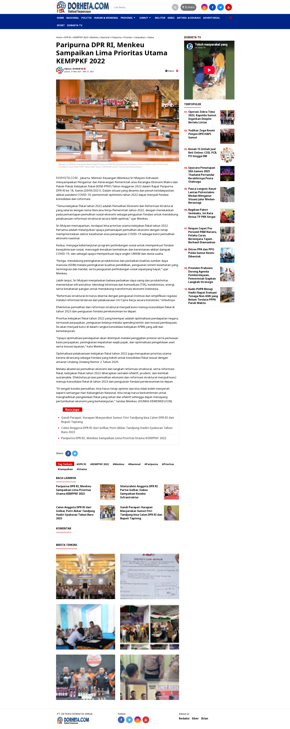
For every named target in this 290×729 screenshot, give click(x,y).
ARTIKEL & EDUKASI (189, 17)
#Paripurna (151, 464)
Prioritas (128, 37)
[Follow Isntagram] (137, 719)
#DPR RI (81, 464)
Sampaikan (139, 37)
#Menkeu (118, 464)
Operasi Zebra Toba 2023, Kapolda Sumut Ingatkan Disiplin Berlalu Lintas (202, 117)
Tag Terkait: (65, 464)
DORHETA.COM (67, 178)
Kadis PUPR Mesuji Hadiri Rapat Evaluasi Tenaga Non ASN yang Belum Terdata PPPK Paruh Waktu (203, 296)
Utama (151, 37)
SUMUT (143, 17)
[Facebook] (68, 453)
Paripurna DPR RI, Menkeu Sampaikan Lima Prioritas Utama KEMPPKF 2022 (113, 438)
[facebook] (212, 7)
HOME (60, 17)
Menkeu (94, 37)
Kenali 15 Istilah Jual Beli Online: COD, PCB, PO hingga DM (202, 152)
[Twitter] (75, 453)
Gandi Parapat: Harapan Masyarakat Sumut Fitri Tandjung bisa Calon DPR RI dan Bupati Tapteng (141, 512)
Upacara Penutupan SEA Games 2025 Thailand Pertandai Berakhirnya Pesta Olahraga (201, 174)
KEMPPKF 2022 (80, 37)
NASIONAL (72, 17)
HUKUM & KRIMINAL (106, 17)
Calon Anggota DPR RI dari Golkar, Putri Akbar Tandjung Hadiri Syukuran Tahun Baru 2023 (75, 512)
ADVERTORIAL (211, 17)
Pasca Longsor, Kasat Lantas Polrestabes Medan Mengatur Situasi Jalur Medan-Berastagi (202, 195)
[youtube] (228, 7)
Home (59, 37)
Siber (195, 718)
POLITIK (86, 17)
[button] (230, 16)
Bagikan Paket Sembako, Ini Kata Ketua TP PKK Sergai (201, 213)
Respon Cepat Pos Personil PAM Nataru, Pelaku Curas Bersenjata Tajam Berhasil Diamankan (202, 235)
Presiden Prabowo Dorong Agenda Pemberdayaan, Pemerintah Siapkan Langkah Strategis (202, 275)
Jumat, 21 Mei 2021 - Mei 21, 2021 (79, 71)
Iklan (204, 718)
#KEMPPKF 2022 (99, 464)
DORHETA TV (74, 25)
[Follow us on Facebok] (121, 719)
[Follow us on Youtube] (145, 719)
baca (170, 70)
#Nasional (134, 464)
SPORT (61, 25)
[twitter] (220, 7)
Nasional (105, 37)
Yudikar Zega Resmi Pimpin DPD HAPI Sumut (201, 134)
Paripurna (117, 37)
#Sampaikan (65, 469)
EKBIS (171, 17)
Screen (189, 7)
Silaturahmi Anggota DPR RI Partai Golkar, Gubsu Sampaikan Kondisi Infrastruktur (139, 491)
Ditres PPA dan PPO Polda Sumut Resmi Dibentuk (201, 252)
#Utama (82, 469)
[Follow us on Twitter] (129, 719)
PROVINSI (127, 17)
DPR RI (67, 37)
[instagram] (204, 7)
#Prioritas (168, 464)
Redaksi (184, 718)
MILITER (160, 17)
